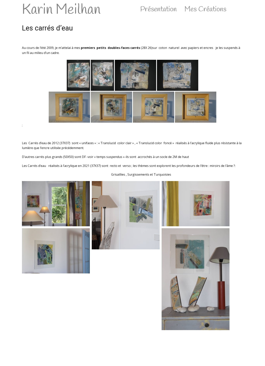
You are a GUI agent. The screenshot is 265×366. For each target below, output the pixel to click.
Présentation (158, 9)
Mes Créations (205, 9)
